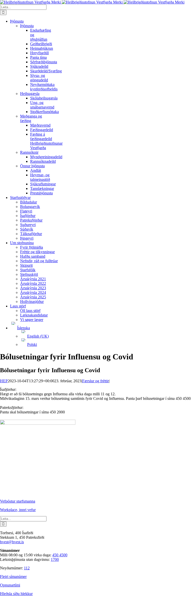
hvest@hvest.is (12, 542)
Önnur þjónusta (32, 166)
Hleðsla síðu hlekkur (16, 593)
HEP (4, 381)
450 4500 (59, 555)
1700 (55, 559)
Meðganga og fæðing (31, 118)
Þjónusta (27, 26)
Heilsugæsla (29, 93)
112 (27, 568)
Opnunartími (10, 585)
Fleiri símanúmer (13, 576)
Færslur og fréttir (95, 381)
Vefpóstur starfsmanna (17, 501)
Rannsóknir (29, 152)
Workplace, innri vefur (18, 510)
